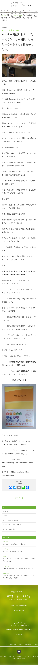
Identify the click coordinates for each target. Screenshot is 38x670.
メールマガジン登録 (9, 529)
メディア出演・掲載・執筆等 (12, 524)
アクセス (19, 635)
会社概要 (1, 13)
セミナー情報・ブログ (25, 13)
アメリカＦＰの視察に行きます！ (13, 550)
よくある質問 (20, 13)
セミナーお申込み (30, 13)
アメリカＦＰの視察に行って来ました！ (15, 543)
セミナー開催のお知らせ (11, 30)
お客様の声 (15, 13)
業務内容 (4, 13)
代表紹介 (8, 13)
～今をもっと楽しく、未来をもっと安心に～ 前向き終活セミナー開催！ (19, 575)
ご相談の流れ (12, 13)
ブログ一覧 (19, 498)
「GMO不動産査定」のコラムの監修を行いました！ (19, 567)
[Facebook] (10, 488)
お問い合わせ (35, 13)
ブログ (5, 515)
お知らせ (5, 511)
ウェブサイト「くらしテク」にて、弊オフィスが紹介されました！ (19, 558)
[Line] (23, 488)
